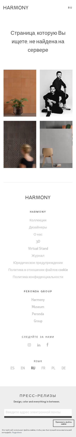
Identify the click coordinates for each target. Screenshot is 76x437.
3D (38, 241)
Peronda (38, 314)
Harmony (38, 300)
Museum (38, 307)
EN (23, 368)
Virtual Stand (38, 249)
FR (43, 368)
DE (64, 368)
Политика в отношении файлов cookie (38, 270)
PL (53, 368)
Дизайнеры (38, 227)
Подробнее (17, 433)
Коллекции (38, 220)
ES (12, 368)
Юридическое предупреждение (38, 263)
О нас (38, 234)
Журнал (38, 256)
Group (38, 321)
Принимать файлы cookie (63, 423)
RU (33, 368)
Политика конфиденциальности (38, 277)
